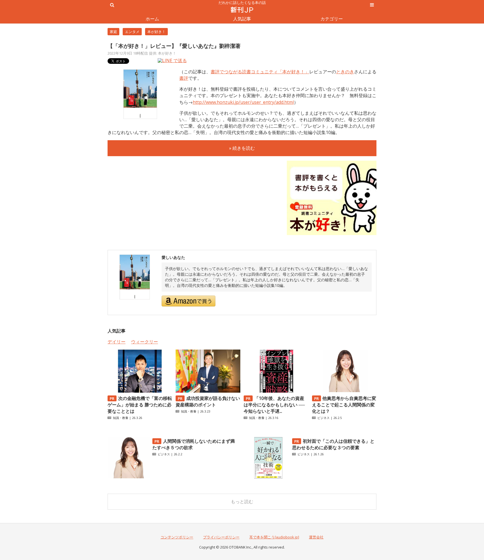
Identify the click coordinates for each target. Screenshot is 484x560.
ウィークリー (144, 342)
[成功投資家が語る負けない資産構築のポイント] (208, 391)
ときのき (345, 72)
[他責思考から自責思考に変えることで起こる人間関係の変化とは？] (344, 391)
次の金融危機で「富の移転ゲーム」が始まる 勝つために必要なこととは (140, 404)
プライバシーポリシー (221, 537)
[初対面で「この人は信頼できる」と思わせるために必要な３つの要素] (268, 477)
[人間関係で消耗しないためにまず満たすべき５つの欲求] (129, 477)
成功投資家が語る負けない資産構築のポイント (208, 401)
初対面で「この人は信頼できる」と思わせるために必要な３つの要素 (333, 444)
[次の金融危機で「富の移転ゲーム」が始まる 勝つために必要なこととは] (140, 391)
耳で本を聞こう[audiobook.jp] (274, 537)
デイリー (116, 342)
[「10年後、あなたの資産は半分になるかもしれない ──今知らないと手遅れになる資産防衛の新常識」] (276, 391)
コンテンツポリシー (176, 537)
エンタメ (132, 31)
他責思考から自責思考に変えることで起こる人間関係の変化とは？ (344, 404)
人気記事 (242, 19)
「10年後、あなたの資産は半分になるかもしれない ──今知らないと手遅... (274, 404)
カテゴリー (331, 19)
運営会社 (316, 537)
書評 (183, 78)
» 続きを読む (242, 148)
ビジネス (323, 418)
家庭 (113, 31)
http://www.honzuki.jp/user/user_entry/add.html (243, 102)
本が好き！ (156, 31)
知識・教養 (120, 418)
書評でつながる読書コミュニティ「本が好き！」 (260, 72)
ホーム (152, 19)
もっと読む (242, 501)
